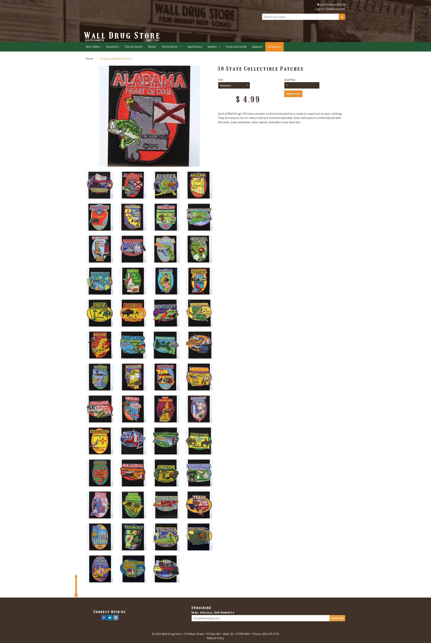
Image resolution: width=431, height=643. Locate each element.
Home (89, 58)
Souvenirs (112, 46)
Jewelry (212, 46)
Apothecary (194, 46)
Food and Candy (236, 46)
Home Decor (170, 46)
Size (220, 79)
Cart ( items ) (332, 4)
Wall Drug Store (122, 35)
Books (152, 46)
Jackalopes (274, 46)
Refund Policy (215, 638)
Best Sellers (93, 46)
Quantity (289, 79)
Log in (319, 9)
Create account (335, 9)
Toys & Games (134, 46)
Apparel (257, 46)
